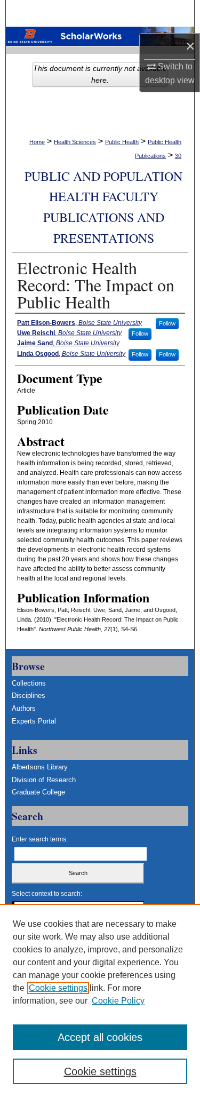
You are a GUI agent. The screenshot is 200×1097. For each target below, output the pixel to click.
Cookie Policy (118, 1000)
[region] (100, 1000)
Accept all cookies (100, 1037)
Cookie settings (58, 987)
